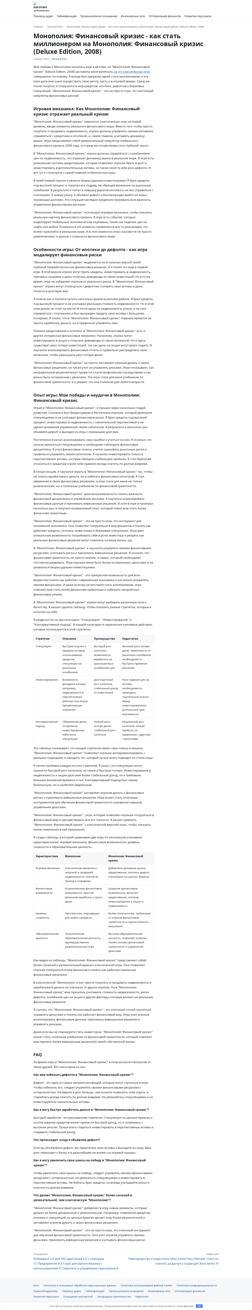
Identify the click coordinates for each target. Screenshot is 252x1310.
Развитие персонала (197, 16)
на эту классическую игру (132, 72)
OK (199, 1306)
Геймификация (67, 16)
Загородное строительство (114, 1296)
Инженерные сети (133, 16)
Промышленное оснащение (98, 16)
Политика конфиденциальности (197, 1285)
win (130, 540)
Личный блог (55, 26)
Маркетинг (142, 1296)
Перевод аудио (43, 16)
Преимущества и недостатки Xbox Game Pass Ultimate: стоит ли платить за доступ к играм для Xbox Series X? (173, 1258)
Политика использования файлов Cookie (146, 1285)
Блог (36, 1285)
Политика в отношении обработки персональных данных (80, 1285)
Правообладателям (45, 1291)
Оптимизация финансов (165, 16)
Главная (38, 26)
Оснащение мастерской (78, 1296)
